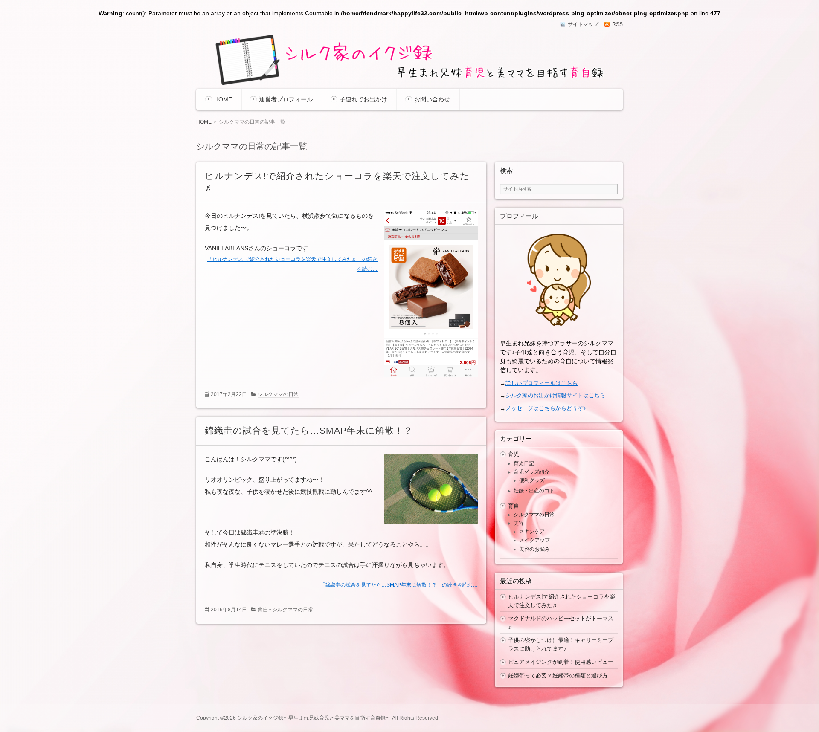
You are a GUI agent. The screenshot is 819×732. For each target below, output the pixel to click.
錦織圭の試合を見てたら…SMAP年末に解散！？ (309, 430)
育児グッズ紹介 (531, 472)
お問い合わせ (432, 99)
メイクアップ (534, 540)
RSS (617, 24)
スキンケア (532, 532)
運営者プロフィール (286, 99)
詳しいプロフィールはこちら (541, 383)
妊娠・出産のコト (534, 491)
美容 (519, 523)
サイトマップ (583, 24)
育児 (513, 454)
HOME (223, 99)
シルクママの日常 (278, 394)
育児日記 (524, 463)
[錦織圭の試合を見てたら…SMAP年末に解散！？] (428, 525)
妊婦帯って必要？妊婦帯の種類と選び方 (558, 675)
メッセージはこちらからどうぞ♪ (545, 408)
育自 (263, 610)
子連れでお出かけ (363, 99)
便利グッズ (532, 480)
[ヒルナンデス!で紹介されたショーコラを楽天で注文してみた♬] (428, 379)
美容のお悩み (534, 549)
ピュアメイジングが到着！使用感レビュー (560, 662)
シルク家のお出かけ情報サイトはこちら (555, 395)
